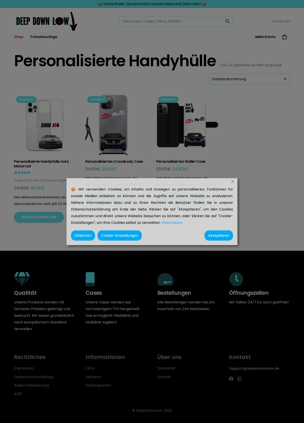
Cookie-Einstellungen (119, 235)
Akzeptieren (218, 235)
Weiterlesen (171, 222)
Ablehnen (83, 235)
